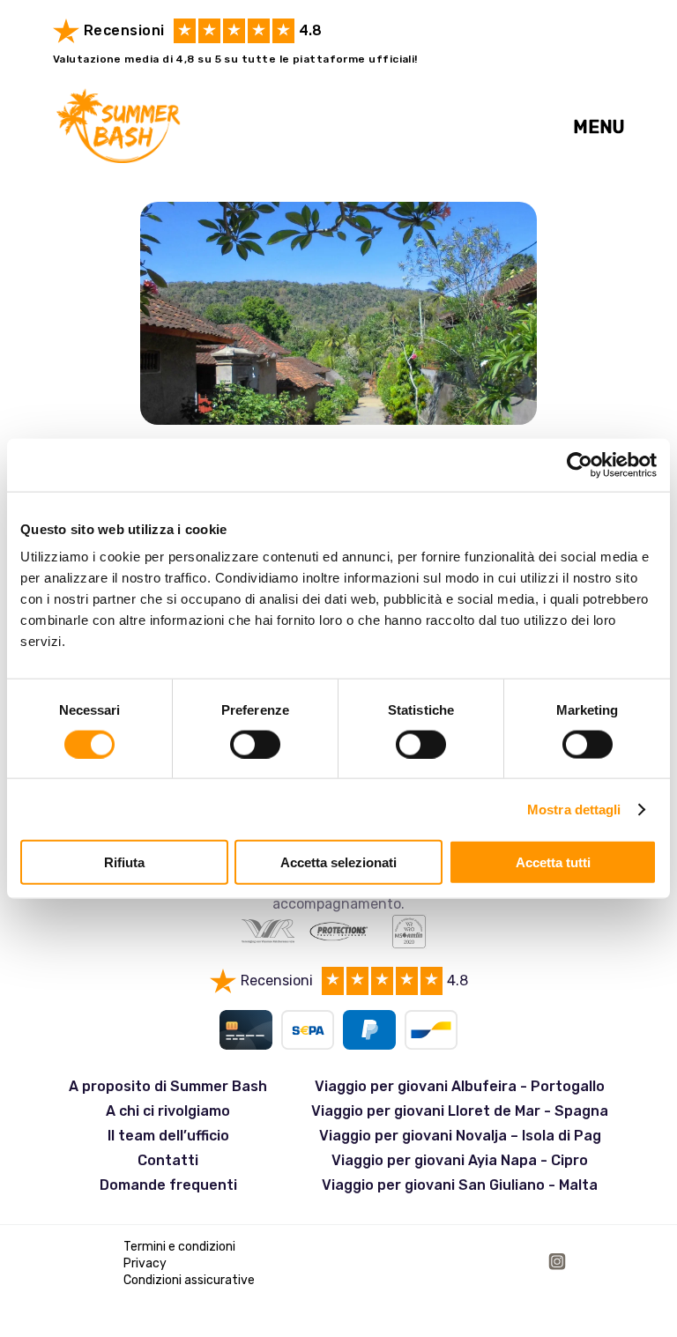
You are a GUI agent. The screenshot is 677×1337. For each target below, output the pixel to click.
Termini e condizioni (179, 1246)
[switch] (255, 744)
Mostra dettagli (574, 808)
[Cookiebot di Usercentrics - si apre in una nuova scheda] (579, 464)
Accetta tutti (553, 862)
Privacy (145, 1263)
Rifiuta (124, 862)
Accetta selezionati (338, 862)
